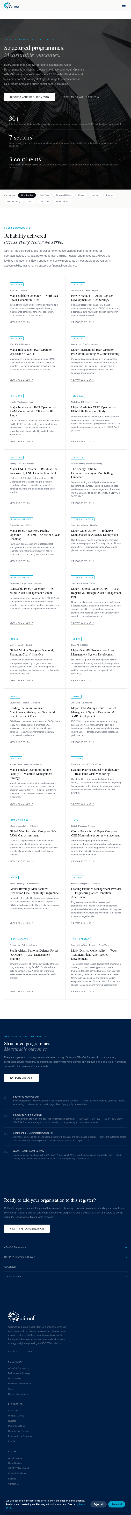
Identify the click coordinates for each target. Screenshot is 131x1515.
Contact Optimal (65, 1276)
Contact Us (14, 1483)
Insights (12, 1478)
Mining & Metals (16, 1415)
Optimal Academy (17, 1473)
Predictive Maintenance (19, 1383)
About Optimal (15, 1458)
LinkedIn (13, 1351)
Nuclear (95, 195)
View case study (20, 321)
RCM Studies (15, 1378)
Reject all (98, 1504)
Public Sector (62, 201)
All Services (65, 1266)
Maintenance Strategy (19, 1373)
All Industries (27, 195)
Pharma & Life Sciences (20, 1436)
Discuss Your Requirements (29, 97)
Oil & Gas (44, 195)
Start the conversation (27, 1228)
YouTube (26, 1351)
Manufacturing (13, 201)
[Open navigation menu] (123, 5)
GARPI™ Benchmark (19, 1468)
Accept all (117, 1504)
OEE (10, 1388)
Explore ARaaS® (21, 1077)
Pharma (110, 195)
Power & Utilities (63, 195)
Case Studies (15, 1463)
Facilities (45, 201)
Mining (81, 195)
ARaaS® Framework (65, 1247)
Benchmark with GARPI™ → (81, 97)
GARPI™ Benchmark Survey (65, 1257)
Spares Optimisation (18, 1393)
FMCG (30, 201)
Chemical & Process (18, 1431)
